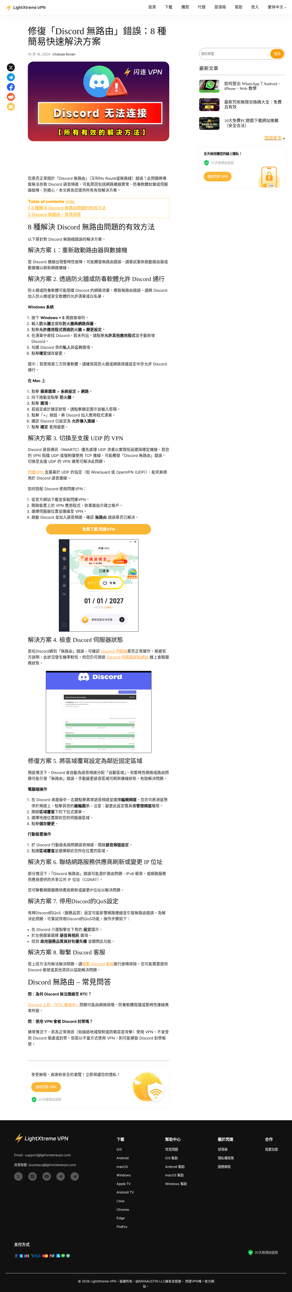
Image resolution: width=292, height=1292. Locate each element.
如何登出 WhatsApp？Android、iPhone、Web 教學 (252, 86)
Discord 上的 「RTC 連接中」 (54, 1005)
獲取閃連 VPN (46, 1087)
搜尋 (277, 54)
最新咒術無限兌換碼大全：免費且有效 (253, 104)
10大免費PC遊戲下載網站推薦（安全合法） (251, 123)
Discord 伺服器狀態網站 (128, 657)
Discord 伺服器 (114, 651)
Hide (70, 201)
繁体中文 (275, 7)
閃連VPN (36, 472)
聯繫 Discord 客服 (98, 964)
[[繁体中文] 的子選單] (285, 7)
